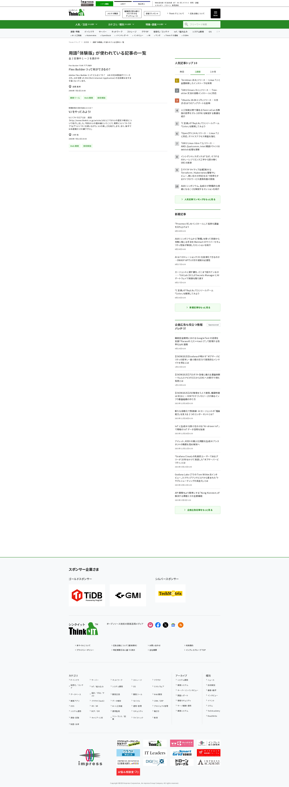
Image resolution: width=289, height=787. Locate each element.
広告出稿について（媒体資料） (125, 645)
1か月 (213, 71)
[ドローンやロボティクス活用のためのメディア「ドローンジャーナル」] (182, 763)
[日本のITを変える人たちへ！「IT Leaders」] (155, 754)
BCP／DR (95, 711)
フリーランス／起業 (119, 717)
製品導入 (141, 4)
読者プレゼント (152, 13)
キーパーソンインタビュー (187, 690)
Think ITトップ (74, 42)
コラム (210, 705)
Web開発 (158, 694)
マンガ (157, 35)
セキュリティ (138, 711)
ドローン (167, 5)
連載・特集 (75, 31)
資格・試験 (75, 717)
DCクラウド (184, 3)
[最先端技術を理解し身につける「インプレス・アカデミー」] (208, 763)
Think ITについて (176, 13)
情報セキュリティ (184, 700)
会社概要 (153, 650)
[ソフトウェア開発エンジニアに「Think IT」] (155, 744)
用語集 (86, 42)
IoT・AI (176, 3)
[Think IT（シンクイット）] (83, 632)
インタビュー (138, 35)
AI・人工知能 (76, 35)
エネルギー (159, 5)
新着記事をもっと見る (199, 307)
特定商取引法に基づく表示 (124, 650)
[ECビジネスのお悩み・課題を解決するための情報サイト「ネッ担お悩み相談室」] (128, 773)
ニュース (211, 680)
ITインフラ (89, 31)
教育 (156, 717)
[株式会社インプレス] (90, 757)
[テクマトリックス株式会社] (170, 593)
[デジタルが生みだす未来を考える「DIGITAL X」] (155, 763)
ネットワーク (117, 31)
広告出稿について (197, 13)
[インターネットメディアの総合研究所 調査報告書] (208, 744)
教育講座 (175, 5)
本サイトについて (84, 645)
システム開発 (198, 31)
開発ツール (137, 694)
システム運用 (76, 711)
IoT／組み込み (181, 31)
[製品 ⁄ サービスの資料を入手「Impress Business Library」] (128, 763)
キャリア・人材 (97, 717)
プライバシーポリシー (85, 650)
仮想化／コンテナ (161, 31)
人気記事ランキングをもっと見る (199, 199)
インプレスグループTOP (196, 650)
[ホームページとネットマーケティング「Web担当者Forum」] (182, 744)
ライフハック (138, 717)
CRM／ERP (159, 700)
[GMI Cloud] (128, 595)
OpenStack (106, 35)
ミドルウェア (159, 686)
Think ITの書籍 (172, 35)
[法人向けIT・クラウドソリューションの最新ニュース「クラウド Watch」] (128, 754)
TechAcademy (214, 710)
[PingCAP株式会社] (87, 595)
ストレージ (132, 31)
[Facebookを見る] (158, 625)
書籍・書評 (212, 690)
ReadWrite (212, 716)
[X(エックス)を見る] (165, 625)
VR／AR (94, 706)
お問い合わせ (155, 645)
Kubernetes (91, 35)
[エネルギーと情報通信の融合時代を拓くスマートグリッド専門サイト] (182, 754)
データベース (76, 694)
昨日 (182, 71)
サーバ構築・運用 (184, 705)
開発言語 (116, 694)
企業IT (122, 4)
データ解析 (116, 700)
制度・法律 (75, 724)
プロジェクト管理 (161, 706)
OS (210, 31)
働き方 (156, 711)
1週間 (198, 71)
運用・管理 (137, 706)
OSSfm (186, 35)
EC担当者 (168, 3)
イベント (211, 700)
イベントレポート (122, 35)
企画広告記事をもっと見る (200, 509)
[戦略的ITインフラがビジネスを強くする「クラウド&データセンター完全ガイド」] (128, 744)
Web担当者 (159, 3)
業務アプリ (75, 700)
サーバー (103, 31)
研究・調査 (194, 3)
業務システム (182, 685)
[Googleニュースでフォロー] (173, 625)
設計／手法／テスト (98, 694)
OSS (72, 706)
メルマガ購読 (112, 13)
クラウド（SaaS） (98, 700)
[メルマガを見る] (150, 625)
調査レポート (182, 695)
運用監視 (116, 711)
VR (149, 35)
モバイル (136, 700)
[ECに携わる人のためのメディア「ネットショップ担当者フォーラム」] (208, 754)
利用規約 (189, 645)
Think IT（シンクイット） (83, 12)
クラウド (145, 31)
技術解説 (211, 685)
